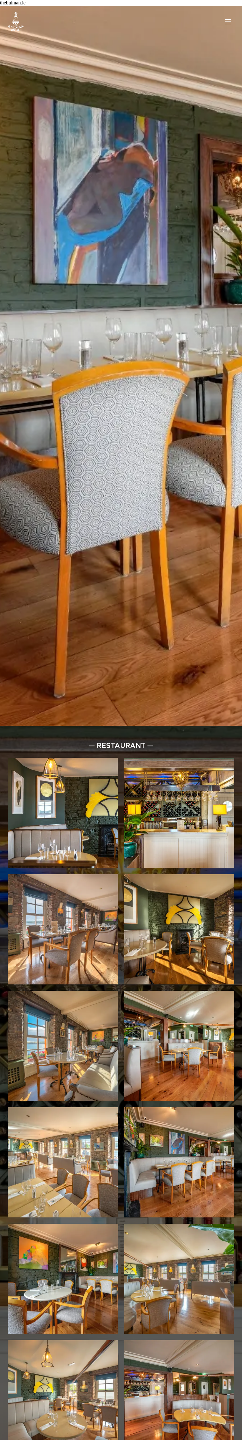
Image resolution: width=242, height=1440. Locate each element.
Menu (228, 21)
